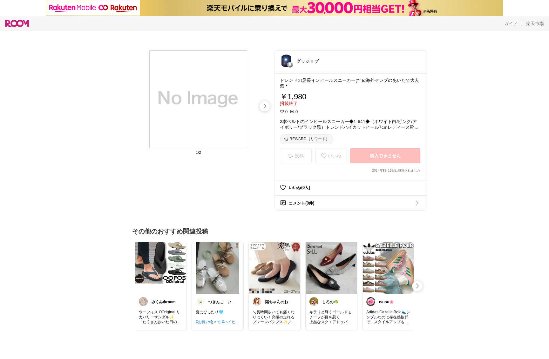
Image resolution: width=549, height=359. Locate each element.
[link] (160, 267)
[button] (286, 61)
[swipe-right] (265, 106)
